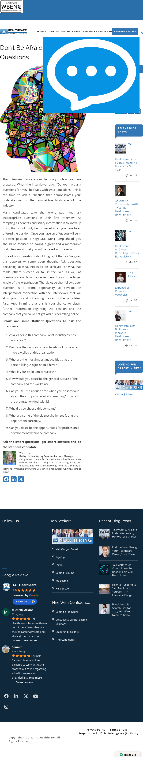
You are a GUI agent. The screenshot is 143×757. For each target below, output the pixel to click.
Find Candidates (64, 31)
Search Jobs (45, 31)
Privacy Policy (95, 729)
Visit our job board (124, 394)
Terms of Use (118, 729)
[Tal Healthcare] (13, 32)
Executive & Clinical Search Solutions (71, 622)
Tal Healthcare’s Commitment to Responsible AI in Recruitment (123, 570)
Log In (59, 565)
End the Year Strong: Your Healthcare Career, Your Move (125, 551)
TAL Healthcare (25, 585)
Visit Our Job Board (67, 549)
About (79, 31)
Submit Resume (65, 572)
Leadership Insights (67, 631)
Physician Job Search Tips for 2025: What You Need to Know (121, 610)
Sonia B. (17, 647)
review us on (23, 601)
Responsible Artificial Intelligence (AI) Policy (108, 733)
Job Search (62, 580)
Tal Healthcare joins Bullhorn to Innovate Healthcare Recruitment (125, 325)
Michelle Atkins (22, 610)
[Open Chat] (91, 75)
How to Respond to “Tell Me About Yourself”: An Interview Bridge (124, 590)
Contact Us (104, 31)
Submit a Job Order (67, 611)
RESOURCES (90, 31)
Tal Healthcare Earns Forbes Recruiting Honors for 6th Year (125, 533)
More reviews (24, 682)
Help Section (63, 588)
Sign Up (60, 557)
